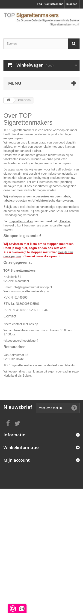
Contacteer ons (53, 4)
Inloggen (71, 4)
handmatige (47, 206)
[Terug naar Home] (8, 100)
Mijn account (16, 460)
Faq (39, 4)
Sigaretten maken (21, 221)
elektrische (27, 206)
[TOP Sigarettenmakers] (41, 19)
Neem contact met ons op (20, 324)
